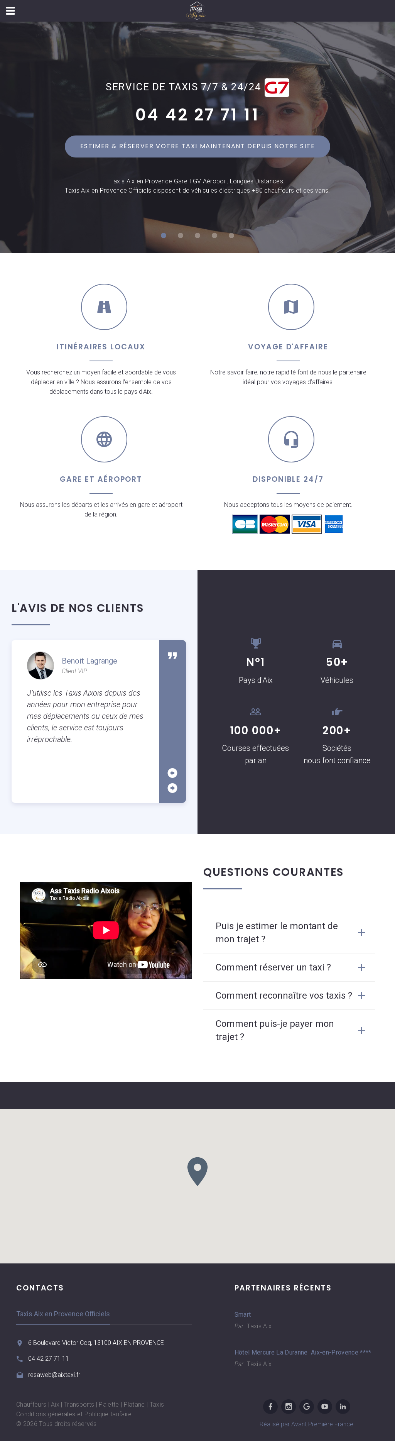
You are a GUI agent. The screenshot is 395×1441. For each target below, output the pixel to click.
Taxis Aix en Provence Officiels (63, 1314)
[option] (85, 698)
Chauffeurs (31, 1404)
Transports (79, 1404)
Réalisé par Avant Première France (306, 1424)
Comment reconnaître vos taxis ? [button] (284, 995)
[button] (197, 1171)
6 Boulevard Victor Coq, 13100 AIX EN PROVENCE (96, 1342)
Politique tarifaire (108, 1414)
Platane (134, 1404)
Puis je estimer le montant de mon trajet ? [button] (277, 933)
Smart (243, 1314)
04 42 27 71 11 (197, 114)
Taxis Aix (258, 1326)
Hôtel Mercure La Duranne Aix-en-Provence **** (296, 1352)
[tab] (289, 932)
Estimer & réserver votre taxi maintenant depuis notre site (197, 146)
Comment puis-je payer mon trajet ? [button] (275, 1030)
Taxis (157, 1404)
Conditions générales (45, 1414)
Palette (109, 1404)
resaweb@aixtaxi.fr (54, 1374)
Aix (55, 1404)
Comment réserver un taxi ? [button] (273, 967)
